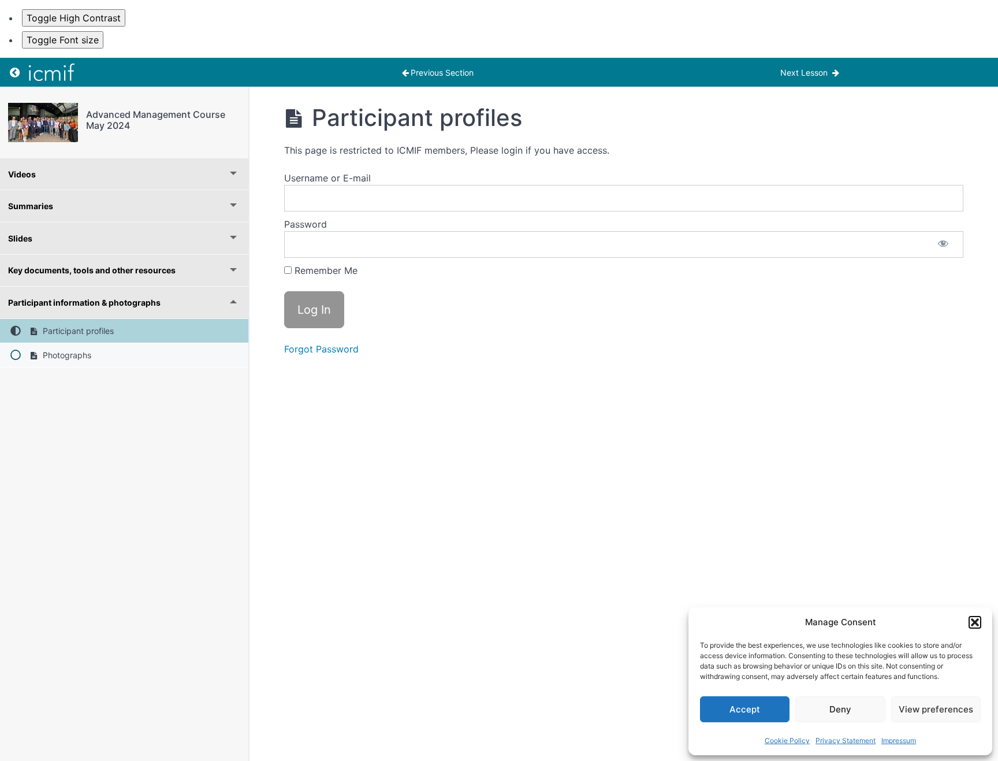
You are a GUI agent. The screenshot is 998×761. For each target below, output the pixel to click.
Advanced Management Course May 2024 (155, 120)
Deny (840, 709)
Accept (744, 709)
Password (305, 224)
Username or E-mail (327, 178)
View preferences (936, 709)
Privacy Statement (845, 740)
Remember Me (325, 270)
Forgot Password (321, 349)
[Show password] (943, 244)
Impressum (898, 740)
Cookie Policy (787, 740)
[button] (975, 622)
